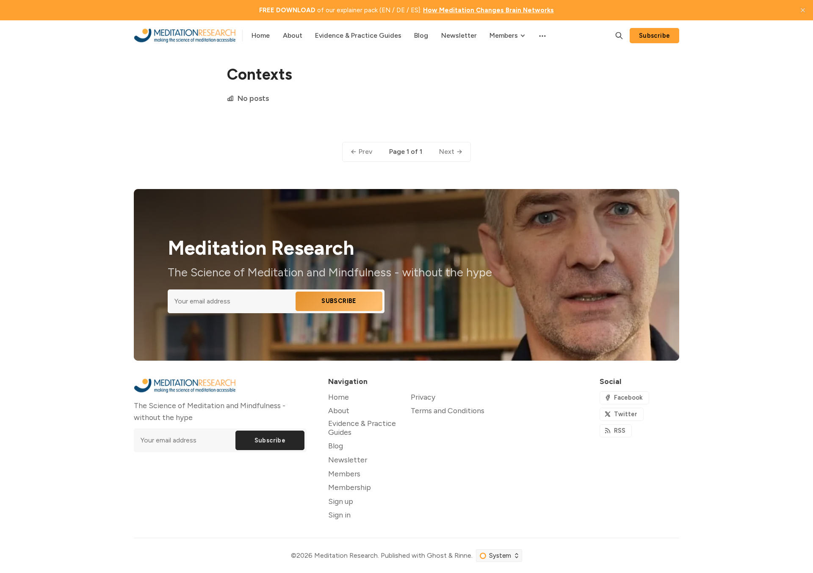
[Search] (619, 35)
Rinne (462, 555)
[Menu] (541, 36)
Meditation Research (346, 555)
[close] (803, 10)
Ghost (437, 555)
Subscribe (654, 35)
